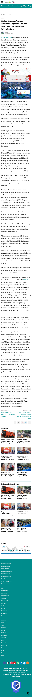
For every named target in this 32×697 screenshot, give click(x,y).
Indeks (3, 615)
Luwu (2, 640)
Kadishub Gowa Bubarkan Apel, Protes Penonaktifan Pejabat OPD (7, 474)
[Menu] (2, 2)
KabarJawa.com (5, 568)
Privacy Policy (24, 668)
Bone (2, 650)
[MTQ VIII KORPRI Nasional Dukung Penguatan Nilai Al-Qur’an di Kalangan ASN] (24, 467)
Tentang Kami (8, 668)
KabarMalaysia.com (6, 576)
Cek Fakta (3, 603)
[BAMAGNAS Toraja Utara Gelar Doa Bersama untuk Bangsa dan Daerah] (24, 450)
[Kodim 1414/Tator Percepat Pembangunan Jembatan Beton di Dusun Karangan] (24, 434)
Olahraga (3, 598)
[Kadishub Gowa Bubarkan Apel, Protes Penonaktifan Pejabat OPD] (8, 467)
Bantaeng (3, 627)
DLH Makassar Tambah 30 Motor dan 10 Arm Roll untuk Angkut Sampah (7, 441)
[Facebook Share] (15, 422)
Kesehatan (3, 608)
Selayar (3, 630)
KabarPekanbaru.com (6, 571)
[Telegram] (21, 663)
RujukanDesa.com (5, 583)
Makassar (3, 620)
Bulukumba (4, 635)
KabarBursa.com (5, 578)
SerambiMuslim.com (6, 581)
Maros (2, 622)
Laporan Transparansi (14, 672)
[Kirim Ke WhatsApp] (29, 422)
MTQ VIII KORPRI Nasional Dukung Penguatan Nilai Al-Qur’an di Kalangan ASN (22, 474)
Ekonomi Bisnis (5, 590)
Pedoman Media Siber (22, 670)
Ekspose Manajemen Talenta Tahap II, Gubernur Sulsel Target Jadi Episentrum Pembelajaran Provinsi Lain (7, 457)
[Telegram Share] (25, 422)
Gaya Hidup (4, 613)
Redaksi (6, 32)
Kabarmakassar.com (7, 674)
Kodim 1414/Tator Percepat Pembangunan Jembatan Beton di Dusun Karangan (23, 441)
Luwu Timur (4, 642)
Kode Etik (16, 668)
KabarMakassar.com (6, 563)
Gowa (2, 625)
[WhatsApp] (17, 663)
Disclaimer (12, 670)
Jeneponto (3, 637)
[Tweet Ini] (18, 422)
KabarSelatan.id (6, 37)
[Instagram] (11, 663)
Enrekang (3, 652)
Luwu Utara (4, 645)
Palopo (3, 655)
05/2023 (25, 280)
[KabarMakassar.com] (9, 2)
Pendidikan (4, 610)
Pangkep (3, 632)
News (2, 18)
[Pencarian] (30, 2)
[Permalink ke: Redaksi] (2, 32)
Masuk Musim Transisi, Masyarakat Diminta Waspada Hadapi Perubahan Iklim (24, 414)
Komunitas (4, 593)
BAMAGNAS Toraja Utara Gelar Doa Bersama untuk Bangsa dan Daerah (23, 457)
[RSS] (27, 663)
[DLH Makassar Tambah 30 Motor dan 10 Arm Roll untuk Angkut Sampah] (8, 434)
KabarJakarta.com (5, 566)
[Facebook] (4, 663)
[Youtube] (14, 663)
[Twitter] (8, 663)
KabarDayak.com (5, 573)
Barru (2, 648)
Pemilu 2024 (4, 600)
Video (2, 605)
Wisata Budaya (5, 595)
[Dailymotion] (24, 663)
